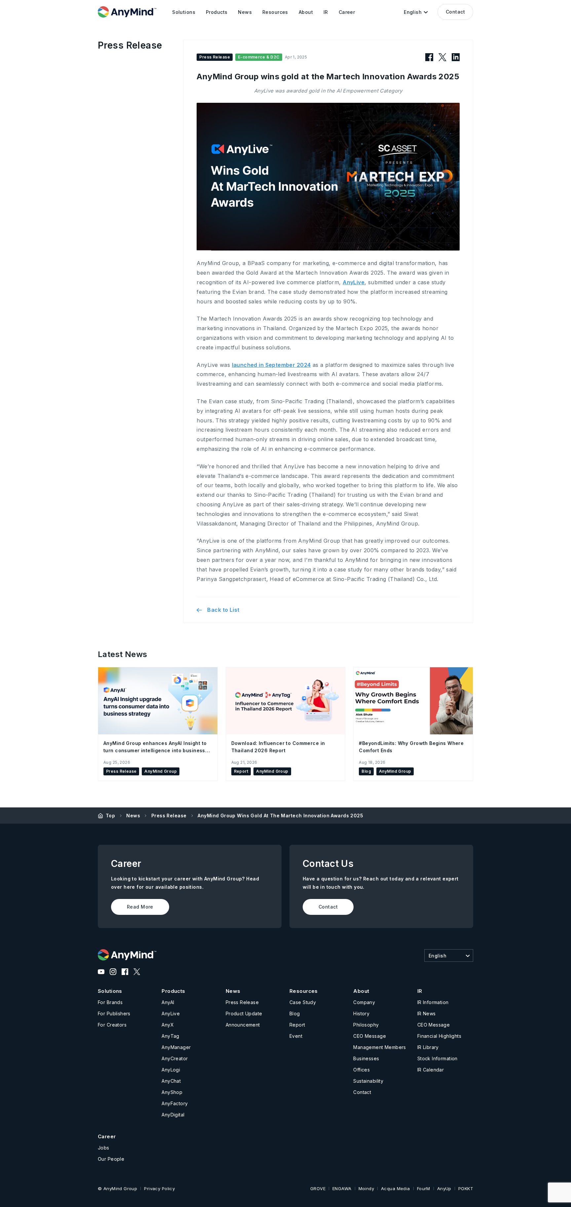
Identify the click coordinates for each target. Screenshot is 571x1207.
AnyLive (353, 282)
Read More (140, 907)
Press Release (168, 815)
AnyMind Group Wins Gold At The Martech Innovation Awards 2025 (280, 815)
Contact (455, 12)
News (133, 815)
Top (110, 815)
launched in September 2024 (271, 365)
